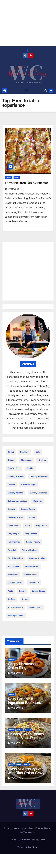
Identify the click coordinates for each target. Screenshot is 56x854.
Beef (11, 765)
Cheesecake (26, 460)
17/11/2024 (13, 189)
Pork (16, 177)
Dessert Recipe (28, 509)
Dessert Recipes (15, 517)
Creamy (11, 484)
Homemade (13, 574)
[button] (45, 90)
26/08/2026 (17, 708)
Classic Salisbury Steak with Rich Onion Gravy (26, 771)
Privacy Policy (38, 839)
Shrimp (25, 599)
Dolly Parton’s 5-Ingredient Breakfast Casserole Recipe (24, 703)
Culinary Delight (28, 484)
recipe (22, 591)
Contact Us (24, 839)
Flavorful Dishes (29, 550)
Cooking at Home (15, 476)
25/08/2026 (17, 778)
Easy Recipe (13, 533)
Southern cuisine (15, 607)
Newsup (48, 828)
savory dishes (38, 591)
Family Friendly (33, 542)
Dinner (9, 177)
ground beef (13, 566)
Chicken (42, 460)
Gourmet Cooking (37, 558)
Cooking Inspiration (38, 476)
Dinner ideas (13, 525)
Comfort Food (14, 468)
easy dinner (41, 525)
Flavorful (12, 550)
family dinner (14, 542)
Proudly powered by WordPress (19, 828)
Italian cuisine (30, 574)
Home (13, 839)
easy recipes (31, 533)
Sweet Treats (35, 607)
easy (27, 525)
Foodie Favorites (15, 558)
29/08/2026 (17, 673)
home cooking (32, 566)
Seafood (11, 599)
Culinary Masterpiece (17, 501)
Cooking (30, 468)
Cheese (11, 460)
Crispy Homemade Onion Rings (22, 666)
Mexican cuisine (15, 583)
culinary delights (15, 493)
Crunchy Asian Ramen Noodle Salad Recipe (26, 736)
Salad (28, 730)
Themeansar (29, 832)
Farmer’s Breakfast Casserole (26, 183)
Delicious (37, 501)
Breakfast (24, 452)
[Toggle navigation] (25, 90)
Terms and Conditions (28, 847)
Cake (38, 452)
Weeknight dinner (16, 615)
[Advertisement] (28, 271)
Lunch (27, 765)
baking (11, 452)
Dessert (11, 509)
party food (34, 583)
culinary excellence (38, 493)
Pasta (10, 591)
